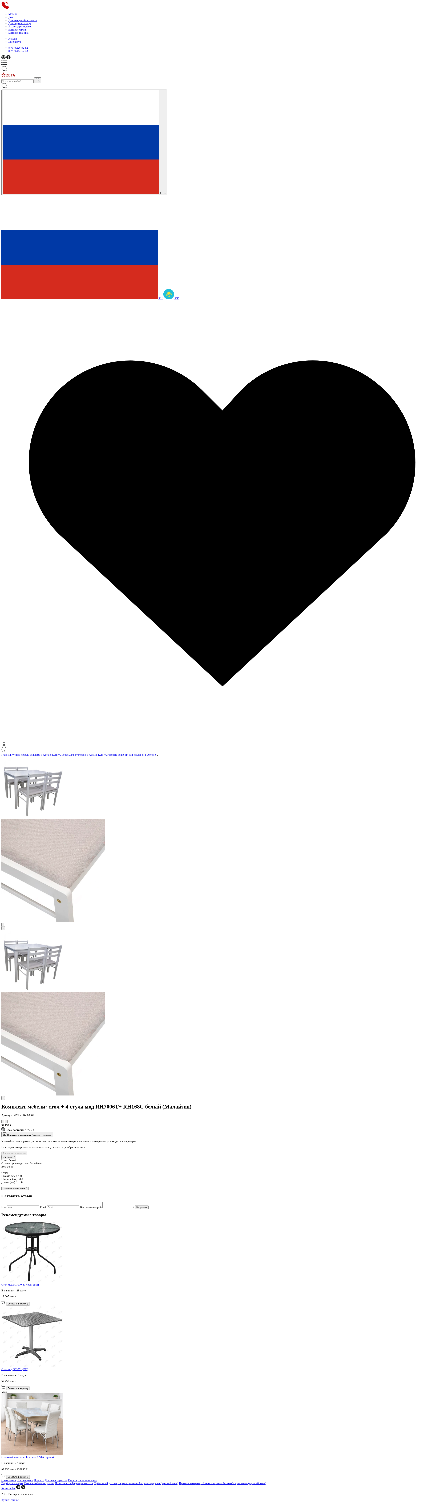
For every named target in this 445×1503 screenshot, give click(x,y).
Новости (39, 1480)
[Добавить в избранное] (2, 1121)
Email (43, 1207)
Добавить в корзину (18, 1303)
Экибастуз (14, 41)
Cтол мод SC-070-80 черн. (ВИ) (20, 1284)
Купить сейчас (10, 1499)
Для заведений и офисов (22, 20)
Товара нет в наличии (14, 1153)
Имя (4, 1207)
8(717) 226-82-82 (18, 47)
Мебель (12, 13)
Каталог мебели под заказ (39, 1483)
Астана (12, 38)
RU (161, 193)
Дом (10, 17)
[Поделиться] (6, 1121)
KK (176, 298)
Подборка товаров (12, 1483)
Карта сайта (8, 1488)
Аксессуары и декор (20, 26)
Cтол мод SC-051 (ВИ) (14, 1369)
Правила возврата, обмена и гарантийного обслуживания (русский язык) (222, 1483)
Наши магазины (87, 1480)
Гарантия (61, 1480)
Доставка (50, 1480)
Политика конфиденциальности (74, 1483)
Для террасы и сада (19, 23)
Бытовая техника (18, 32)
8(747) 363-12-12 (18, 50)
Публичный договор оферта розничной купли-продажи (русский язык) (136, 1483)
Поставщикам (25, 1480)
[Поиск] (37, 80)
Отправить (141, 1207)
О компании (8, 1480)
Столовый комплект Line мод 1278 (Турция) (27, 1457)
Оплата (72, 1480)
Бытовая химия (17, 29)
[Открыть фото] (2, 924)
